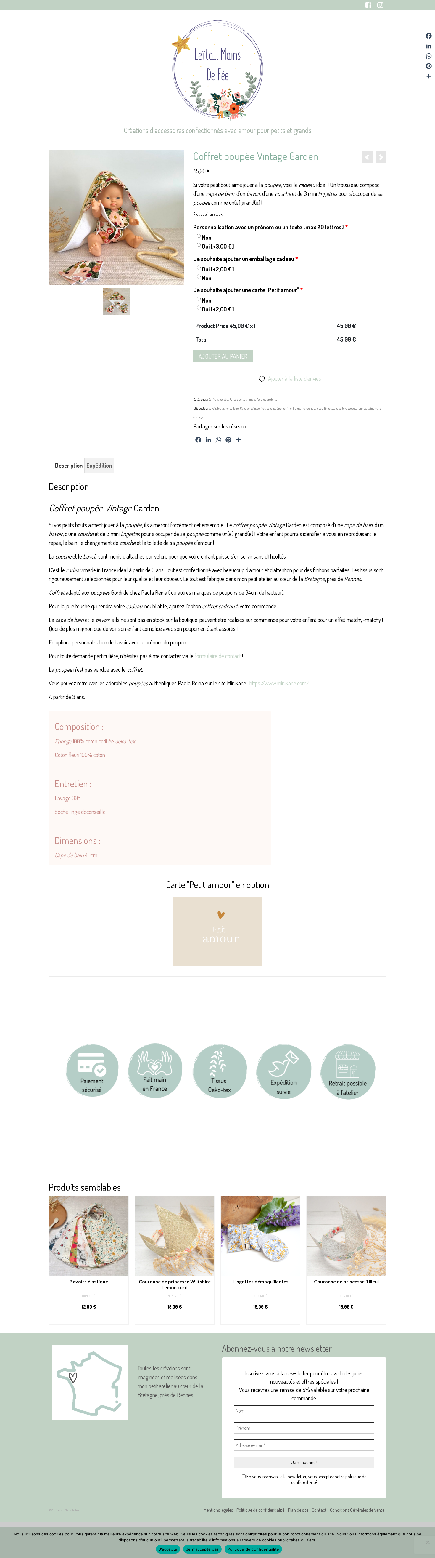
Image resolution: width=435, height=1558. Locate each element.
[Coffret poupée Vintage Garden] (116, 216)
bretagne (223, 408)
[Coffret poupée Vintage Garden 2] (116, 300)
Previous (54, 1260)
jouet (319, 408)
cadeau (234, 408)
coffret (261, 408)
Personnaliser (89, 1319)
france (306, 408)
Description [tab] (69, 465)
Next (381, 1260)
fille (289, 408)
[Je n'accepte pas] (428, 1542)
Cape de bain (248, 408)
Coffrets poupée (218, 399)
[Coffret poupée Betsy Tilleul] (381, 157)
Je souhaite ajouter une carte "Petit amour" (248, 290)
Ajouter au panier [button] (175, 1319)
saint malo (374, 408)
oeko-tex (341, 408)
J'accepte (168, 1549)
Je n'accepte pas (202, 1549)
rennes (361, 408)
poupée (351, 408)
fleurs (296, 408)
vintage (198, 417)
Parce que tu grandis (242, 399)
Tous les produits (267, 399)
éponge (281, 408)
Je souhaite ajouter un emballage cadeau (245, 259)
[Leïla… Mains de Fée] (217, 69)
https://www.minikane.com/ (279, 683)
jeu (313, 408)
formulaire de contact (218, 656)
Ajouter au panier (223, 356)
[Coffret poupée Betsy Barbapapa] (367, 157)
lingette (329, 408)
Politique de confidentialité (253, 1549)
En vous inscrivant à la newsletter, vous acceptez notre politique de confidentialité (306, 1479)
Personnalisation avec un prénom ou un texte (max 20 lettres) (270, 227)
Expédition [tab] (99, 465)
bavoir (212, 408)
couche (271, 408)
